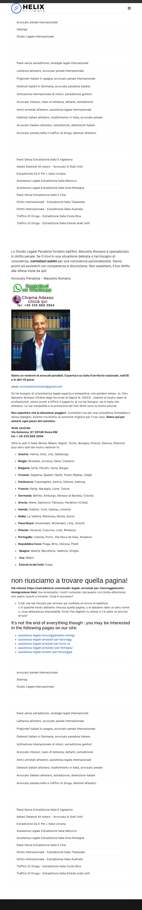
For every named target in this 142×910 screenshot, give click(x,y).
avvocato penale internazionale (37, 22)
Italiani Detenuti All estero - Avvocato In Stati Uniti (50, 166)
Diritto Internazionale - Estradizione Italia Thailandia (51, 202)
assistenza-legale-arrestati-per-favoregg (45, 639)
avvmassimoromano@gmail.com (41, 386)
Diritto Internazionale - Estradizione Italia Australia (50, 209)
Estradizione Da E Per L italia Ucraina (41, 173)
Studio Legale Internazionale (35, 36)
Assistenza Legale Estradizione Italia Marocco (47, 180)
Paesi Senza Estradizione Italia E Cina (41, 195)
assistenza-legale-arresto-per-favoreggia (45, 652)
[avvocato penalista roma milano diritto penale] (71, 288)
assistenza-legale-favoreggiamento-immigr (46, 635)
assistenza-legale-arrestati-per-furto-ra (44, 643)
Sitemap (22, 29)
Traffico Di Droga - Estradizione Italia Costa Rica (49, 216)
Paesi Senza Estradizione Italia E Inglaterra (45, 159)
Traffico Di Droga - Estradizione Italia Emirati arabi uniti (53, 223)
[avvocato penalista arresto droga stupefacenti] (71, 301)
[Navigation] (129, 8)
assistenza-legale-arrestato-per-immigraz (45, 647)
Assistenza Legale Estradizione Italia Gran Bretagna (50, 187)
